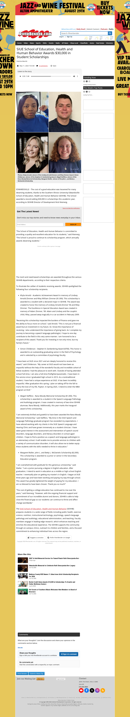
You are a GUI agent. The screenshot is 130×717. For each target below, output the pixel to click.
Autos (92, 43)
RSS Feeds (84, 697)
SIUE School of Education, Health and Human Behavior (43, 509)
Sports (38, 43)
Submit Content (93, 29)
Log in (61, 37)
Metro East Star (62, 700)
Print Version (22, 674)
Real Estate (100, 43)
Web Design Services (61, 697)
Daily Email (81, 29)
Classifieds (84, 43)
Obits (45, 43)
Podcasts (104, 29)
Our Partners (51, 697)
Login (58, 679)
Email (62, 679)
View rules (20, 647)
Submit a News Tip (36, 674)
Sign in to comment (70, 654)
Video (26, 43)
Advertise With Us (30, 697)
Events (51, 43)
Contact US (71, 697)
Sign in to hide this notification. (71, 208)
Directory (109, 43)
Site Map (78, 697)
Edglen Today (70, 700)
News (32, 43)
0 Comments (43, 66)
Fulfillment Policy (106, 697)
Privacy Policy (97, 697)
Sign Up (69, 37)
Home (19, 43)
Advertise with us (68, 29)
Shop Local (74, 43)
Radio (111, 29)
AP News (65, 43)
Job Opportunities (41, 697)
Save (54, 66)
